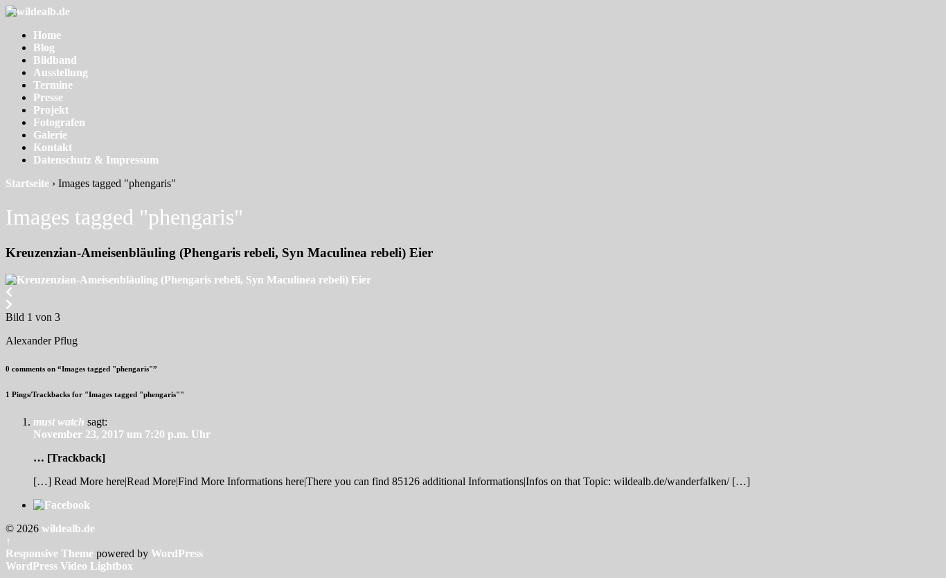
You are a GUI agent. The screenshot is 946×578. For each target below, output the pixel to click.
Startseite (27, 183)
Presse (48, 97)
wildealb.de (67, 528)
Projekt (51, 110)
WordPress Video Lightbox (69, 566)
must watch (58, 422)
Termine (53, 85)
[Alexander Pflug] (188, 280)
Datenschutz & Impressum (96, 160)
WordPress (177, 553)
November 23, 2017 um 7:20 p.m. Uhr (122, 434)
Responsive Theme (49, 553)
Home (47, 35)
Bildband (55, 60)
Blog (44, 47)
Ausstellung (60, 72)
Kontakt (52, 147)
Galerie (50, 135)
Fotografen (59, 122)
